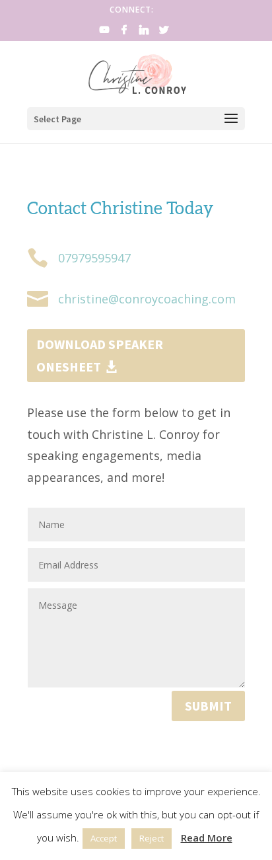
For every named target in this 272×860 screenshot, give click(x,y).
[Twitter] (163, 33)
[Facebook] (124, 33)
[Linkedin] (144, 33)
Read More (206, 837)
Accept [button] (103, 838)
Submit (208, 705)
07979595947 (94, 258)
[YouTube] (104, 33)
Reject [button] (151, 838)
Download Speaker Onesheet (99, 355)
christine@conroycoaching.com (147, 299)
